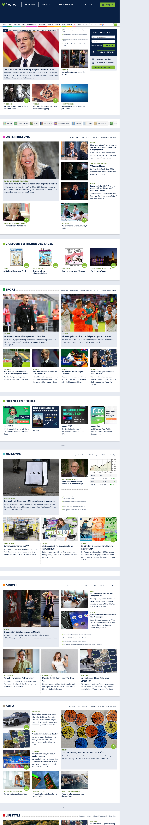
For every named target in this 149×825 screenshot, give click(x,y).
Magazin (84, 706)
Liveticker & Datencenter (108, 290)
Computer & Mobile (73, 585)
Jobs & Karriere (80, 454)
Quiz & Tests (95, 137)
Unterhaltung (18, 137)
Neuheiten (72, 706)
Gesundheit (112, 816)
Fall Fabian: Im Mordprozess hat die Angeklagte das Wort (74, 30)
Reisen (89, 816)
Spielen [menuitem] (58, 25)
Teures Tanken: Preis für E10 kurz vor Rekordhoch (74, 506)
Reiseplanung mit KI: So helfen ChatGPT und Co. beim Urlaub (77, 634)
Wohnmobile (93, 706)
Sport (10, 289)
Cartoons (113, 137)
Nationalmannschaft (86, 290)
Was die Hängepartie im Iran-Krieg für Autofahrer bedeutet (74, 502)
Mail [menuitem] (63, 25)
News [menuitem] (4, 25)
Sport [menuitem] (10, 25)
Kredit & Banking (91, 454)
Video (82, 137)
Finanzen (13, 454)
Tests (78, 706)
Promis (72, 137)
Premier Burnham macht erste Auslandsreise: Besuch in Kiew (75, 35)
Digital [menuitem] (50, 25)
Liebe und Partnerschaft (100, 816)
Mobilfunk (30, 5)
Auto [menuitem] (23, 25)
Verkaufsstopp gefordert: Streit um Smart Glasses (74, 641)
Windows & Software (100, 585)
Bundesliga (64, 290)
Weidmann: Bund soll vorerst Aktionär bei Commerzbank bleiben (72, 497)
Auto (10, 706)
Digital (11, 585)
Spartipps (113, 454)
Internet (46, 5)
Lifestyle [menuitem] (42, 25)
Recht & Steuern (103, 454)
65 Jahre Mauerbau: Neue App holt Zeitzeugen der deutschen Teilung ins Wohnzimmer (83, 644)
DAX (92, 478)
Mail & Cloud (86, 5)
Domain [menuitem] (69, 25)
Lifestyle (13, 815)
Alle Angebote (109, 5)
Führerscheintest (111, 706)
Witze (87, 137)
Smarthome (112, 585)
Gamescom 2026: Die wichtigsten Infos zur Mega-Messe (75, 638)
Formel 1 (96, 290)
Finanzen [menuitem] (17, 25)
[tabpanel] (31, 53)
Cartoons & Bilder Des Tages (29, 244)
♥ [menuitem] (74, 24)
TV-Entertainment (65, 5)
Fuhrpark (101, 706)
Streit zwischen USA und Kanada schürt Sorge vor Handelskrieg (74, 510)
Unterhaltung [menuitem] (31, 25)
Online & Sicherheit (86, 585)
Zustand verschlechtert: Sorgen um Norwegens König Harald (75, 39)
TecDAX (93, 484)
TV (67, 137)
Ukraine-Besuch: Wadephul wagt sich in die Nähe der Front (75, 44)
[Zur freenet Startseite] (9, 4)
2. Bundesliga (74, 290)
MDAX (93, 481)
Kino (77, 137)
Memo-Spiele (104, 137)
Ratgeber (82, 816)
